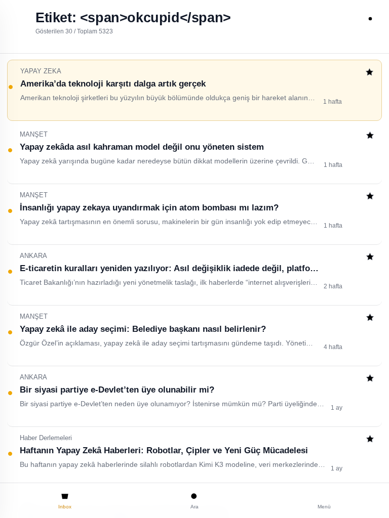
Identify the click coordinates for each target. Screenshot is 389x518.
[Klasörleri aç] (18, 18)
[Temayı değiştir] (370, 18)
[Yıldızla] (369, 73)
